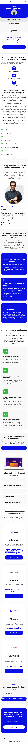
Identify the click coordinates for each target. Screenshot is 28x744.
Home (8, 19)
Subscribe (14, 727)
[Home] (14, 2)
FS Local (18, 741)
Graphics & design (16, 19)
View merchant (14, 557)
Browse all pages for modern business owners (11, 699)
